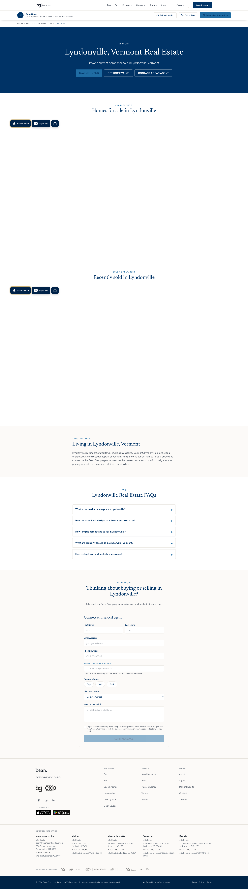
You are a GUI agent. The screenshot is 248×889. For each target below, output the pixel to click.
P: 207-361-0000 (79, 849)
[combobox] (124, 668)
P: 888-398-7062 (44, 852)
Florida (145, 799)
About (163, 5)
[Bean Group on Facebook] (39, 800)
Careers (180, 5)
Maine (144, 780)
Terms (209, 882)
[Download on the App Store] (43, 812)
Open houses (110, 805)
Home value (109, 793)
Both (112, 684)
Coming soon (110, 799)
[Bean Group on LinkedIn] (54, 800)
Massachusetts (149, 786)
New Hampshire (149, 774)
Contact (183, 793)
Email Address (90, 637)
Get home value (118, 72)
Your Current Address (98, 663)
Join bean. (184, 799)
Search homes (89, 72)
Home (20, 23)
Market (139, 5)
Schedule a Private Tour (217, 15)
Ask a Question (167, 15)
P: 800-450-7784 (115, 849)
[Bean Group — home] (43, 5)
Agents (153, 5)
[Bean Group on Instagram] (46, 800)
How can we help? (92, 704)
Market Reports (186, 786)
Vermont (29, 23)
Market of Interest (92, 691)
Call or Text (190, 15)
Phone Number (91, 650)
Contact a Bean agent (153, 72)
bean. (41, 770)
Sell (116, 5)
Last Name (130, 625)
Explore (126, 5)
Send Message (124, 738)
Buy (109, 5)
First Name (89, 625)
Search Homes (203, 5)
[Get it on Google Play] (61, 812)
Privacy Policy (198, 882)
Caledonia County (44, 23)
